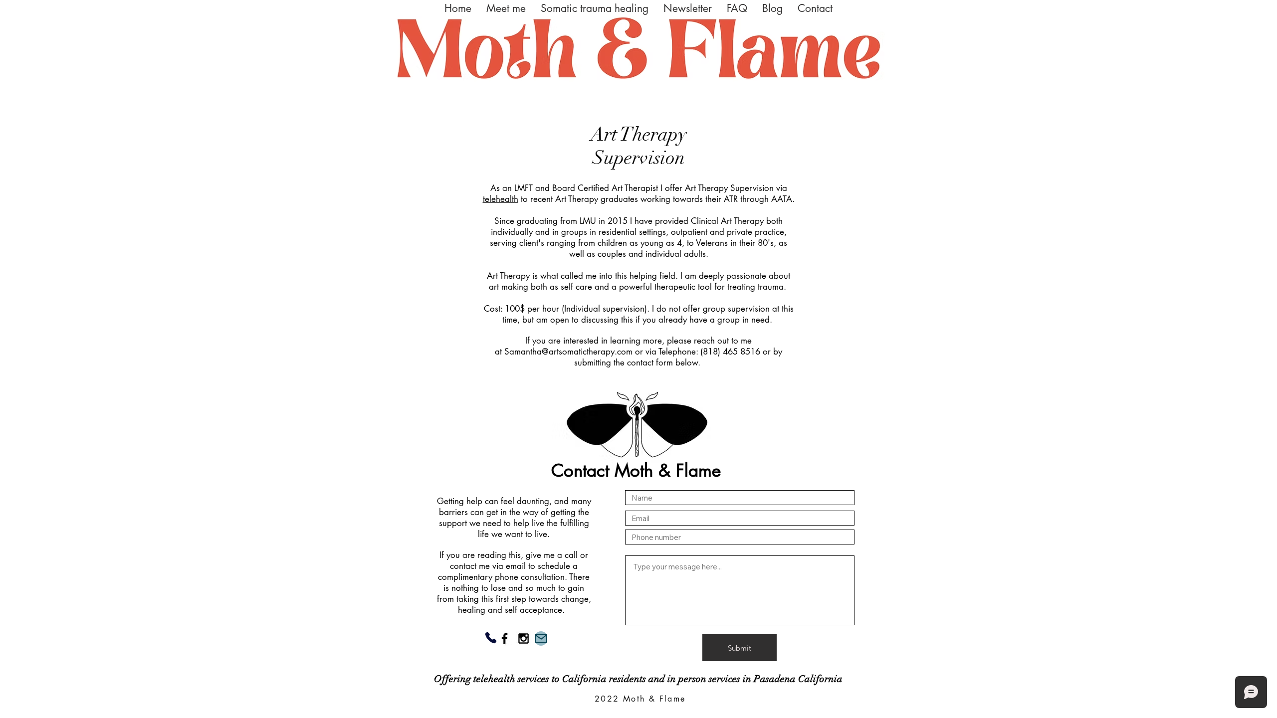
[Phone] (490, 637)
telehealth (500, 198)
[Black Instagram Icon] (523, 638)
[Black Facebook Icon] (504, 638)
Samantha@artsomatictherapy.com (568, 351)
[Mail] (541, 638)
